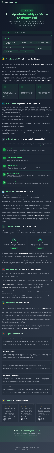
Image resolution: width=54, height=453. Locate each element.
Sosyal (48, 2)
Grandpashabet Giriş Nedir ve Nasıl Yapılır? (11, 43)
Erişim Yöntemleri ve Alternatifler (43, 42)
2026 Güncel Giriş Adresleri (27, 42)
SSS (51, 2)
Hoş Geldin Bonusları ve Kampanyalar (42, 48)
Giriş (39, 2)
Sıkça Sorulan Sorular (25, 51)
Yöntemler (43, 2)
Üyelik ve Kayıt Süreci (10, 47)
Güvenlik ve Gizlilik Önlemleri (11, 51)
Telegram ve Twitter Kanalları (27, 47)
